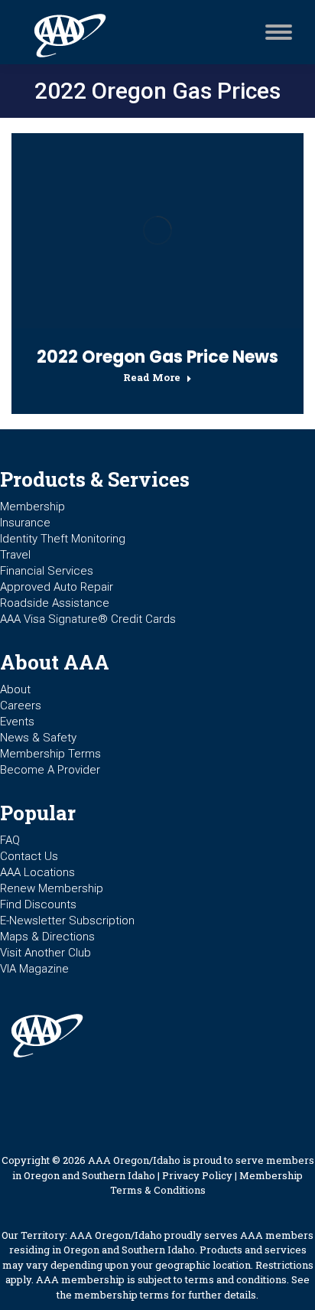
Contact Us (29, 856)
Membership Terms (50, 754)
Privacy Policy (197, 1175)
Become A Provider (50, 770)
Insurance (25, 523)
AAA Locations (37, 872)
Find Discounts (38, 904)
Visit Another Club (45, 953)
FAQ (10, 840)
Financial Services (46, 571)
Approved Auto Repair (56, 587)
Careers (20, 705)
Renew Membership (51, 888)
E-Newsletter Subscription (67, 920)
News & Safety (38, 738)
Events (17, 721)
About (15, 689)
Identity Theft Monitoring (62, 539)
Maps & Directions (47, 936)
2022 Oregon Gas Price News (157, 357)
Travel (15, 555)
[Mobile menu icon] (275, 32)
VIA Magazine (34, 969)
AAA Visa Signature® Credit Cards (88, 619)
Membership (32, 506)
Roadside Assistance (54, 603)
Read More (151, 377)
